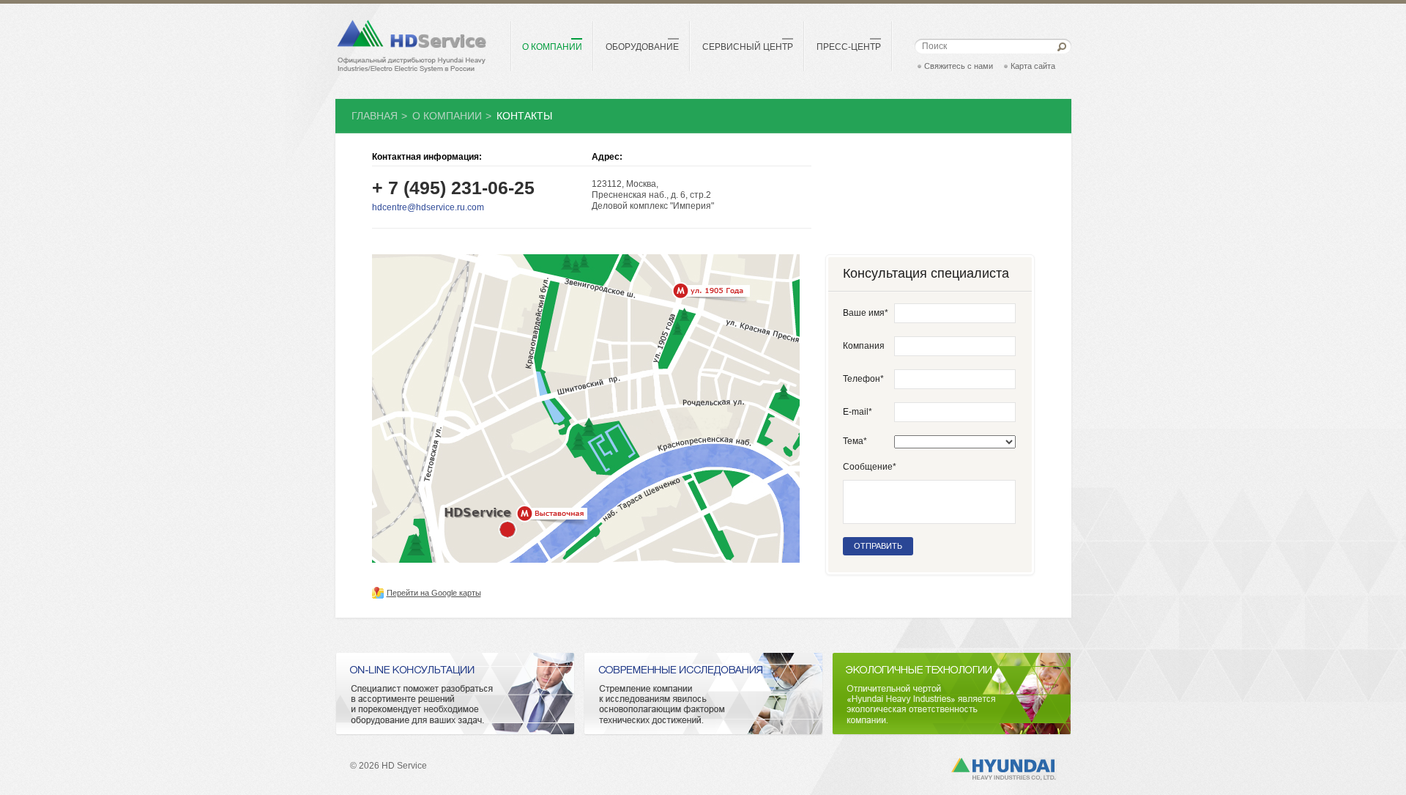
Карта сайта (1033, 66)
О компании (447, 116)
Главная (375, 116)
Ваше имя (865, 313)
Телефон (863, 379)
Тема (855, 441)
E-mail (857, 412)
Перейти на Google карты (434, 592)
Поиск (934, 46)
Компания (864, 346)
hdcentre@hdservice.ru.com (428, 207)
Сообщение (869, 467)
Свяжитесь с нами (958, 66)
